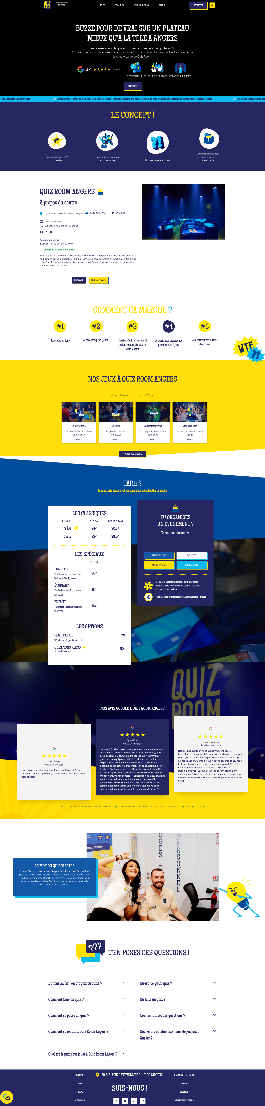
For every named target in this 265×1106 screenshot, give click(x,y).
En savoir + (79, 440)
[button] (102, 5)
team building (159, 555)
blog (80, 1092)
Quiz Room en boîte (184, 1075)
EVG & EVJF (192, 555)
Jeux (102, 5)
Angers (62, 5)
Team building (141, 5)
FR (212, 5)
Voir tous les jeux (132, 454)
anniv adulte (191, 565)
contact (80, 1075)
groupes (119, 5)
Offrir (162, 5)
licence (184, 1092)
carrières (184, 1083)
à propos (80, 1100)
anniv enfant (159, 565)
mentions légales (184, 1100)
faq (80, 1083)
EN (217, 5)
